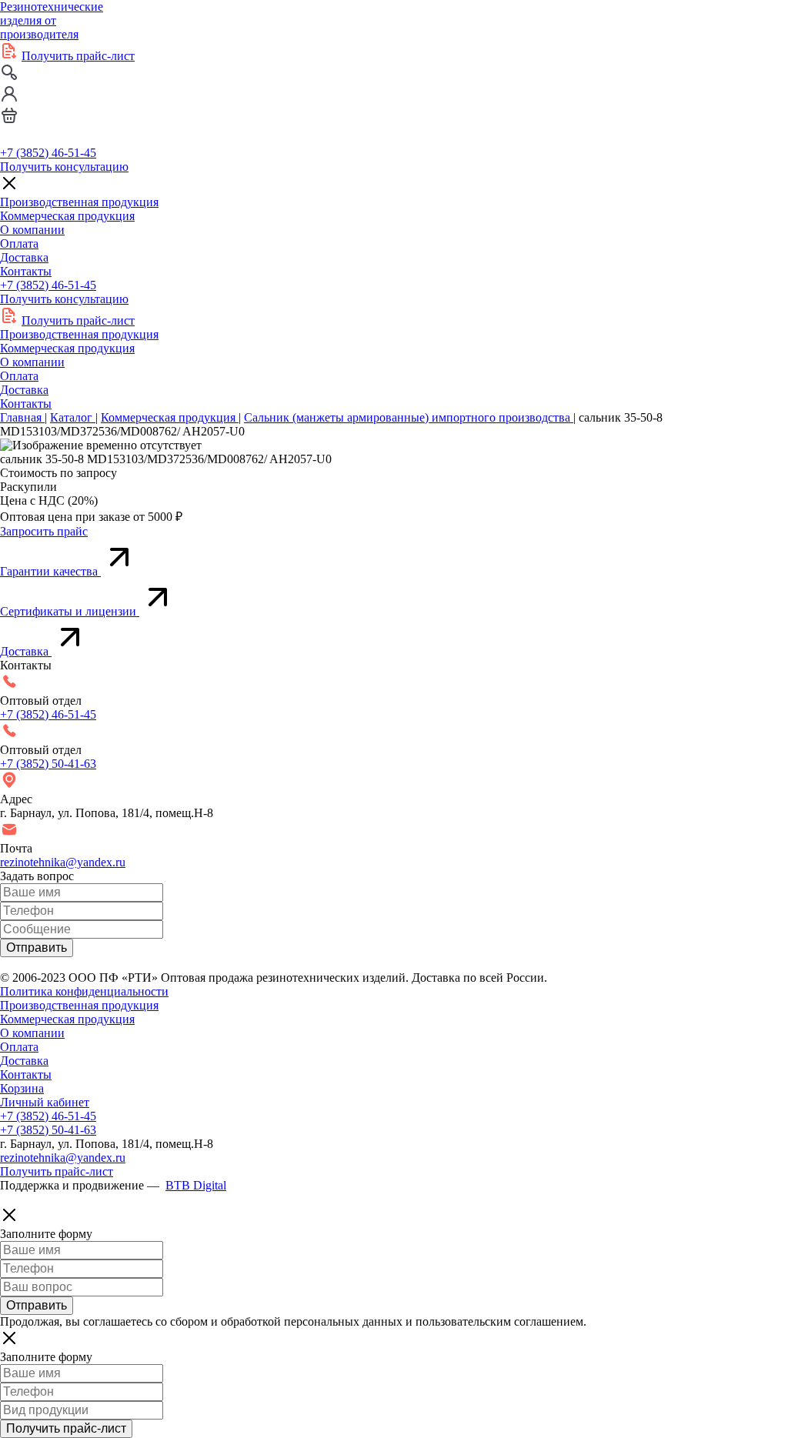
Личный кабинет (44, 1102)
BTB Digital (195, 1185)
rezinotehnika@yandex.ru (62, 862)
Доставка (24, 257)
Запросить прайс (44, 531)
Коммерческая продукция (67, 215)
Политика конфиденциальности (84, 991)
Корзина (22, 1088)
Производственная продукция (79, 202)
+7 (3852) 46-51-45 (48, 152)
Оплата (19, 243)
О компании (32, 229)
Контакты (26, 271)
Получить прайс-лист (78, 55)
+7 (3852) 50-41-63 (48, 763)
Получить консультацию (64, 166)
